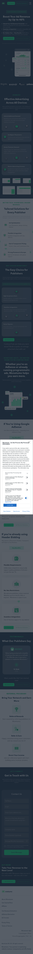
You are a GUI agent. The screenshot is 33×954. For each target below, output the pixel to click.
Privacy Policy (26, 511)
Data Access (16, 511)
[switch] (26, 477)
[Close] (29, 442)
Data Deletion (7, 511)
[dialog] (16, 477)
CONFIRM (10, 505)
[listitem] (16, 473)
